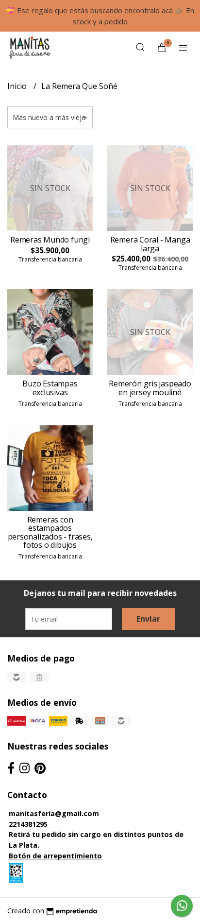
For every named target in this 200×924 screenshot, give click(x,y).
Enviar (148, 618)
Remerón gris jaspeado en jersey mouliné (150, 388)
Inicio (18, 86)
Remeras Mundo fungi (50, 239)
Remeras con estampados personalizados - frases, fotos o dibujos (50, 532)
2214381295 (28, 824)
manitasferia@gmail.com (54, 813)
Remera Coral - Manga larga (150, 244)
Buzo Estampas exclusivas (49, 388)
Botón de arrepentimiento (55, 855)
